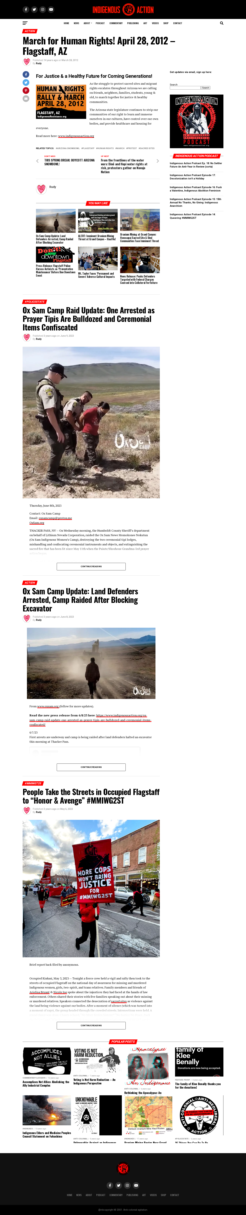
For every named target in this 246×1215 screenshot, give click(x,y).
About (87, 23)
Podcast (100, 23)
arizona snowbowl (68, 148)
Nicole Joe (60, 992)
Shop (166, 23)
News (76, 23)
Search (174, 84)
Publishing (133, 23)
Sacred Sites (147, 148)
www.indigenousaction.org (76, 136)
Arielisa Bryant (39, 992)
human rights (105, 148)
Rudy (39, 63)
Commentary (115, 23)
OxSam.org (36, 523)
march (121, 148)
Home (66, 23)
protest (132, 148)
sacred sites (119, 1001)
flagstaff (88, 148)
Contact (177, 23)
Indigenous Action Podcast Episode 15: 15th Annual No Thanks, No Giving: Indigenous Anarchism (195, 202)
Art (145, 23)
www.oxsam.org (48, 706)
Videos (155, 23)
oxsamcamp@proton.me (55, 518)
